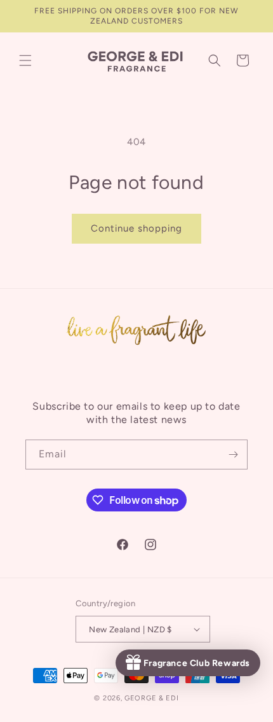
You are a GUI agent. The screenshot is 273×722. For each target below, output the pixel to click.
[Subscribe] (233, 454)
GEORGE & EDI (151, 698)
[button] (25, 60)
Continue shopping (136, 228)
